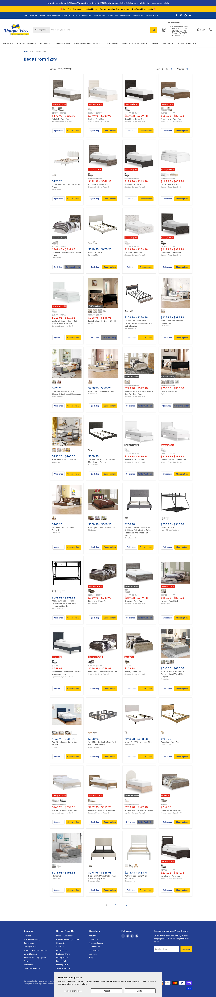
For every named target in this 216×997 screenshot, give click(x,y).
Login (202, 30)
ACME (90, 323)
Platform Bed (58, 876)
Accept (107, 991)
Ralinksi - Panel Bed (60, 119)
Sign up (186, 948)
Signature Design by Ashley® (62, 121)
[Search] (153, 30)
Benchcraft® (56, 258)
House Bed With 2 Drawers (64, 459)
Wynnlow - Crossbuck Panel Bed (102, 671)
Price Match (167, 43)
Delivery (154, 43)
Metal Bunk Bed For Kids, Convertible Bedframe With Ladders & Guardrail (64, 603)
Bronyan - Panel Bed (133, 601)
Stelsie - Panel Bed (96, 119)
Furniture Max (93, 255)
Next (132, 905)
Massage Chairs (63, 43)
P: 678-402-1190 (178, 35)
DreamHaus (165, 326)
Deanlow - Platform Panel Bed (101, 810)
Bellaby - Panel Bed (132, 671)
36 (167, 69)
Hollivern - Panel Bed (133, 184)
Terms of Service (152, 15)
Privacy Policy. (80, 984)
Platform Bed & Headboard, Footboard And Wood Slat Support (173, 674)
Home (26, 51)
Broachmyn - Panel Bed (171, 119)
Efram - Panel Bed (96, 252)
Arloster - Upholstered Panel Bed (139, 810)
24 (163, 69)
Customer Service (96, 943)
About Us (76, 15)
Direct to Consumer (31, 15)
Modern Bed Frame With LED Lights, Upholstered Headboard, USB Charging (138, 323)
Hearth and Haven (130, 881)
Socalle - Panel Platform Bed (64, 810)
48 (171, 69)
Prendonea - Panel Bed (171, 252)
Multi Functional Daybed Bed (101, 391)
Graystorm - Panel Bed (98, 184)
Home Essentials (130, 328)
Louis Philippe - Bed (169, 391)
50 (125, 905)
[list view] (190, 69)
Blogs (91, 957)
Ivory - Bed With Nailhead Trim (138, 742)
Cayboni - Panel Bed (133, 252)
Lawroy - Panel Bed (169, 601)
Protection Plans (100, 15)
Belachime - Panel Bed (134, 119)
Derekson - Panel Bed (97, 601)
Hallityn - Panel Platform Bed (173, 459)
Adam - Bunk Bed (168, 527)
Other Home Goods (185, 43)
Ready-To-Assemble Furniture (87, 43)
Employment (86, 15)
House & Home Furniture (170, 530)
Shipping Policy (138, 15)
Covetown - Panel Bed (170, 876)
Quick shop (58, 131)
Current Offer (94, 946)
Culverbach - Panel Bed (171, 810)
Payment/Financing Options (50, 15)
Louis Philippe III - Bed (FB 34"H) (102, 321)
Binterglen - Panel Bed (134, 459)
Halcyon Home (57, 396)
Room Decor (45, 43)
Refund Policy (125, 15)
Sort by (53, 69)
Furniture (7, 43)
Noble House (56, 190)
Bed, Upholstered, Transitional (101, 527)
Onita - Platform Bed (170, 184)
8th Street (92, 530)
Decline (140, 991)
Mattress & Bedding (26, 43)
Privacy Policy (113, 15)
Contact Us (66, 15)
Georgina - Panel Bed (170, 742)
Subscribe (93, 954)
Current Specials (111, 43)
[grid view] (187, 69)
